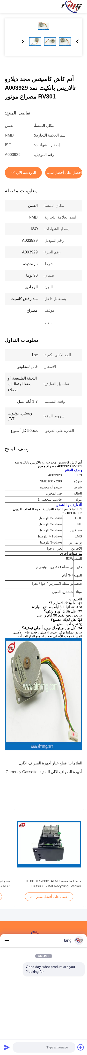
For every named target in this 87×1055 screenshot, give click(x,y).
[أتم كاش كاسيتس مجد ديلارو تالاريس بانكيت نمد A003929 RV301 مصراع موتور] (43, 26)
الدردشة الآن (26, 172)
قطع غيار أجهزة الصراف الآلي (43, 763)
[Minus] (7, 940)
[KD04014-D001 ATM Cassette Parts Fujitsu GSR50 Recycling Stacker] (49, 844)
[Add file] (80, 1047)
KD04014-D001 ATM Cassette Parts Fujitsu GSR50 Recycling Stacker (53, 883)
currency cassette (21, 772)
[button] (75, 852)
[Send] (7, 1047)
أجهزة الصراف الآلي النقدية (60, 772)
